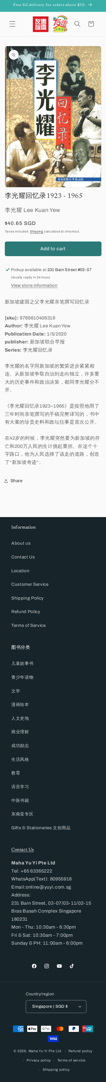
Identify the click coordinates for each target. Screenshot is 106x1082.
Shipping (36, 231)
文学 (15, 690)
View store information (34, 285)
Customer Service (30, 584)
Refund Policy (25, 611)
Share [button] (16, 480)
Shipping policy (56, 1070)
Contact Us (23, 557)
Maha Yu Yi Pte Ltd (45, 1051)
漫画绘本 (20, 704)
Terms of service (71, 1060)
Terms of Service (28, 625)
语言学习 (20, 786)
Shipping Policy (27, 598)
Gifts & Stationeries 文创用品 (41, 827)
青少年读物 (22, 677)
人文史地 (20, 718)
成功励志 (20, 745)
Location (20, 570)
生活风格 (20, 759)
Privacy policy (39, 1060)
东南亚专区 (22, 814)
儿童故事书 (22, 663)
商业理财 (20, 731)
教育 (15, 772)
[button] (12, 24)
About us (21, 543)
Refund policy (80, 1051)
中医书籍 (20, 800)
